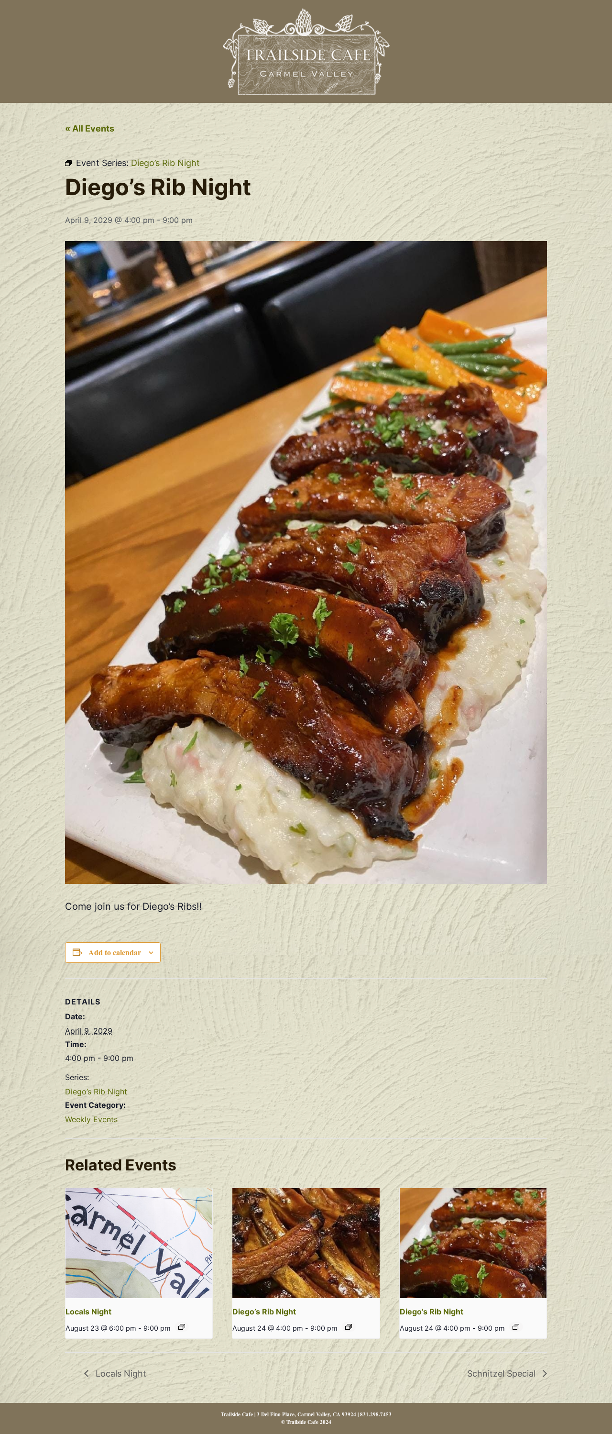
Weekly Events (91, 1119)
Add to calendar (114, 952)
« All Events (89, 128)
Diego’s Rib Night (96, 1091)
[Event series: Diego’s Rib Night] (348, 1327)
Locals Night (88, 1311)
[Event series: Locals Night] (181, 1327)
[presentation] (139, 1243)
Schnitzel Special (502, 1373)
